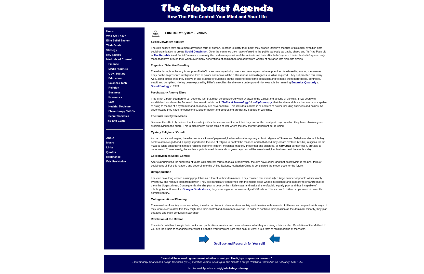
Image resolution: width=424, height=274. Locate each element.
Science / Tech (117, 82)
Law (111, 101)
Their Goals (113, 45)
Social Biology (160, 86)
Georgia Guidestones (196, 189)
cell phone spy (262, 102)
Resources (115, 97)
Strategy (111, 50)
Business (114, 92)
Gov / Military (116, 73)
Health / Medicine (119, 106)
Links (109, 147)
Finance (113, 64)
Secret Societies (118, 116)
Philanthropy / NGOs (121, 111)
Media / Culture (118, 68)
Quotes (111, 152)
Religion (113, 87)
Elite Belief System (118, 40)
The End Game (115, 120)
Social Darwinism (196, 51)
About (110, 137)
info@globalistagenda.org (231, 268)
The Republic (162, 55)
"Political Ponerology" (235, 102)
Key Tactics (113, 54)
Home (110, 31)
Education (115, 78)
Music (110, 142)
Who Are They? (116, 35)
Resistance (113, 156)
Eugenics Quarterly (304, 82)
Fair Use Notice (116, 161)
